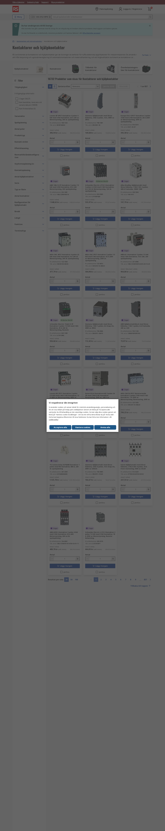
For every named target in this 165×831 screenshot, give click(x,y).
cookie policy (53, 419)
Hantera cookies (82, 427)
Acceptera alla (60, 427)
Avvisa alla (105, 427)
